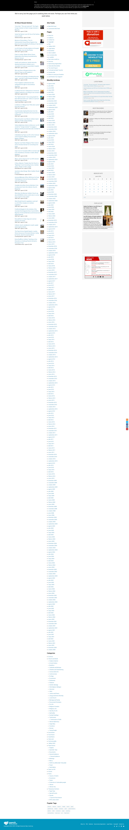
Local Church (52, 697)
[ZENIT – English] (10, 823)
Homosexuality (52, 741)
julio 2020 (50, 205)
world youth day (51, 813)
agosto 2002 (51, 604)
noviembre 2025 (52, 103)
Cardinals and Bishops (55, 667)
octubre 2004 (51, 547)
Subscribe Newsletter (54, 66)
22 (106, 189)
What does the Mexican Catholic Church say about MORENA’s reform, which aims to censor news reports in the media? (27, 195)
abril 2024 (50, 144)
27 (98, 191)
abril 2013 (50, 393)
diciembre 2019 (52, 220)
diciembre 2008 (52, 506)
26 (94, 191)
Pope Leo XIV (51, 769)
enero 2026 (51, 98)
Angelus (51, 747)
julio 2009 (50, 491)
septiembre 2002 (52, 602)
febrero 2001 (51, 643)
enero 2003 (51, 593)
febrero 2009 (51, 502)
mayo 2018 (51, 261)
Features (51, 682)
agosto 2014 (51, 359)
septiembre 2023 (52, 159)
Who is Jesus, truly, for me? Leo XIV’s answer (27, 158)
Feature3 (54, 806)
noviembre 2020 (52, 196)
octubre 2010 (51, 459)
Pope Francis (51, 745)
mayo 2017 (51, 287)
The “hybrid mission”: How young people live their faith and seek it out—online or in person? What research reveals (27, 98)
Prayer (51, 765)
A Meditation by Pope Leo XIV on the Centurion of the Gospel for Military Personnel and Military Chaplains (27, 136)
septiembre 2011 (52, 435)
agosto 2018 (51, 255)
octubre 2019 (51, 224)
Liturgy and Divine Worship (56, 695)
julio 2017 (50, 283)
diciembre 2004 (52, 543)
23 (110, 189)
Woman (51, 728)
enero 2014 (51, 374)
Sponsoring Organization (54, 63)
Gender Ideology (53, 685)
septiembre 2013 (52, 383)
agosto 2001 (51, 630)
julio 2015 (50, 335)
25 (89, 191)
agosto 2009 (51, 489)
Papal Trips (52, 791)
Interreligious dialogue (55, 687)
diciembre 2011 (52, 428)
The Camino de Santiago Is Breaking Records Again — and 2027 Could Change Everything (100, 133)
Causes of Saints (53, 776)
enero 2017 (51, 296)
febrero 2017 (51, 294)
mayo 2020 (51, 209)
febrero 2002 (51, 617)
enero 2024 (51, 151)
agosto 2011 (51, 437)
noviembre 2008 (52, 508)
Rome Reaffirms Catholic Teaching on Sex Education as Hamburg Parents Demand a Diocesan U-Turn (26, 241)
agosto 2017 (51, 281)
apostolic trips (50, 808)
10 (85, 186)
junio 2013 (51, 389)
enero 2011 (51, 452)
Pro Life (51, 704)
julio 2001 (50, 632)
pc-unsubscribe (52, 55)
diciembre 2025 (52, 101)
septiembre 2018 (52, 252)
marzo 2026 (51, 94)
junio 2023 (51, 166)
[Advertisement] (98, 17)
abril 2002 (50, 612)
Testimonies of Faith (55, 719)
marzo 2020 (51, 213)
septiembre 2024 (52, 133)
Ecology (51, 676)
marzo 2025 (51, 120)
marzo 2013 (51, 396)
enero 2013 (51, 400)
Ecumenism (52, 678)
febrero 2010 (51, 476)
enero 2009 (51, 504)
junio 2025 (51, 114)
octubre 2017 (51, 276)
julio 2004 (50, 554)
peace (66, 808)
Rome (49, 773)
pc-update (51, 57)
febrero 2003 (51, 591)
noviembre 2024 (52, 129)
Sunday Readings (54, 715)
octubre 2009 (51, 485)
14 (102, 186)
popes (72, 806)
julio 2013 (50, 387)
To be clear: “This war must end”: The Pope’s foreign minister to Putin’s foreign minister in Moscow (26, 28)
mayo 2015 (51, 339)
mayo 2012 (51, 417)
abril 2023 (50, 170)
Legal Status (51, 48)
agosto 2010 (51, 463)
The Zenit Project (53, 68)
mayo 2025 (51, 116)
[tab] (91, 259)
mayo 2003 (51, 584)
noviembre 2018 (52, 248)
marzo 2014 (51, 370)
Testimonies (52, 717)
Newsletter (51, 50)
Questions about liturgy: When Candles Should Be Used (100, 125)
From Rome (51, 734)
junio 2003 (51, 582)
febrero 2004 (51, 565)
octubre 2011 (51, 432)
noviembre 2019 (52, 222)
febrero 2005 (51, 539)
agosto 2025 (51, 109)
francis (68, 806)
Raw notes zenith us (53, 59)
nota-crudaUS (52, 52)
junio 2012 (51, 415)
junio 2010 (51, 467)
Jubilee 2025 (51, 46)
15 (106, 186)
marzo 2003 (51, 589)
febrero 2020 (51, 216)
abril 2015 (50, 341)
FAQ (49, 44)
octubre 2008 (51, 511)
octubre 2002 (51, 599)
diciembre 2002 (52, 595)
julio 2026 (50, 86)
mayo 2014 (51, 365)
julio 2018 (50, 257)
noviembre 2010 (52, 456)
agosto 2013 (51, 385)
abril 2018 (50, 263)
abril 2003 (50, 586)
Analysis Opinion (53, 661)
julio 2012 (50, 413)
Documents (51, 732)
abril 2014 (50, 367)
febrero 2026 (51, 96)
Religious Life (53, 708)
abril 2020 (50, 211)
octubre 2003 (51, 573)
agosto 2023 (51, 161)
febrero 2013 (51, 398)
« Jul (84, 197)
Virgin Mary (52, 724)
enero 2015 (51, 348)
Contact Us (51, 40)
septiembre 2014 (52, 357)
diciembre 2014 (52, 350)
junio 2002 (51, 608)
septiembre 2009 (52, 487)
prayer (63, 810)
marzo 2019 (51, 239)
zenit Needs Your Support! (55, 76)
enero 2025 (51, 125)
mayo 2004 (51, 558)
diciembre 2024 (52, 127)
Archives (50, 656)
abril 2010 (50, 472)
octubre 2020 (51, 198)
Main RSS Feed (52, 26)
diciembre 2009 (52, 480)
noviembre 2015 (52, 326)
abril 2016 (50, 315)
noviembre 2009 (52, 482)
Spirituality (52, 713)
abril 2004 (50, 560)
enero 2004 (51, 567)
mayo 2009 (51, 495)
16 (110, 186)
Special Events (53, 793)
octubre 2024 (51, 131)
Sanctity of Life (53, 710)
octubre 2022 (51, 183)
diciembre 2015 (52, 324)
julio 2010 (50, 465)
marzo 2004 (51, 563)
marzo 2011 (51, 448)
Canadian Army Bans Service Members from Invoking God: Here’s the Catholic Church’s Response (26, 187)
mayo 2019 (51, 235)
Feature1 (59, 806)
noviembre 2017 (52, 274)
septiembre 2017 (52, 278)
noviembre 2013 (52, 378)
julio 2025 (50, 111)
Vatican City (52, 786)
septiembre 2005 (52, 524)
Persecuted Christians (55, 702)
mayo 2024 (51, 142)
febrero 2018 (51, 268)
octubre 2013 (51, 380)
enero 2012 (51, 426)
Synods (51, 795)
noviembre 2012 (52, 404)
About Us (50, 35)
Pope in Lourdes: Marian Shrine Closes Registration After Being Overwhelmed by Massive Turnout (26, 56)
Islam (50, 691)
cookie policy (86, 6)
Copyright (50, 42)
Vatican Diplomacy (54, 721)
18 (89, 189)
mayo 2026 (51, 90)
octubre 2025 (51, 105)
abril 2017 (50, 289)
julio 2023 (50, 164)
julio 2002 (50, 606)
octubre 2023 (51, 157)
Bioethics (51, 665)
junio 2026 (51, 88)
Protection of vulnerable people (57, 782)
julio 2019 (50, 231)
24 (85, 191)
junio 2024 (51, 140)
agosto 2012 (51, 411)
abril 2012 (50, 419)
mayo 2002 (51, 610)
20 (98, 189)
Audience (50, 37)
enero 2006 (51, 515)
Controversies (53, 674)
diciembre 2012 (52, 402)
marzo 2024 (51, 146)
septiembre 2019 (52, 226)
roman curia (57, 813)
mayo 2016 (51, 313)
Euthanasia (52, 680)
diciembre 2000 (52, 647)
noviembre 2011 (52, 430)
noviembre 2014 (52, 352)
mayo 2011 (51, 443)
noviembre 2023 (52, 155)
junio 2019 (51, 233)
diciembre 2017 (52, 272)
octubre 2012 (51, 406)
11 (89, 186)
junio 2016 (51, 311)
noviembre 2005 (52, 519)
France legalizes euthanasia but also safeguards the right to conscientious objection (25, 84)
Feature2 (49, 806)
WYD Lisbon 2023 (54, 799)
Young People (53, 730)
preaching (68, 810)
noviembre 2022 (52, 181)
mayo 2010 (51, 469)
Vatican (51, 784)
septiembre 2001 (52, 628)
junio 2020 (51, 207)
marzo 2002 (51, 615)
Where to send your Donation (56, 74)
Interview (51, 689)
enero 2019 (51, 244)
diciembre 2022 (52, 179)
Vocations (52, 726)
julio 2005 (50, 528)
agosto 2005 (51, 526)
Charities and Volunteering (56, 669)
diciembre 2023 (52, 153)
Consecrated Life (54, 671)
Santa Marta (52, 767)
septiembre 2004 (52, 550)
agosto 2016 (51, 307)
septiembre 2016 (52, 305)
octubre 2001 (51, 626)
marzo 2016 (51, 318)
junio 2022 (51, 192)
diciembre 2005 (52, 517)
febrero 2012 (51, 424)
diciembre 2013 (52, 376)
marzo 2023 (51, 172)
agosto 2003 (51, 578)
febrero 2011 (51, 450)
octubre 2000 (51, 649)
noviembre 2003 (52, 571)
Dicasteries (52, 778)
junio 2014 (51, 363)
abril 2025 (50, 118)
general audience (72, 808)
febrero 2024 (51, 148)
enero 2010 (51, 478)
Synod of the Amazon (56, 797)
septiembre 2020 (52, 200)
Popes (51, 780)
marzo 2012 (51, 422)
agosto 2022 (51, 187)
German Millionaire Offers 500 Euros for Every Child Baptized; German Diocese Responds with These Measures (27, 179)
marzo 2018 (51, 265)
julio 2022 (50, 190)
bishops (56, 808)
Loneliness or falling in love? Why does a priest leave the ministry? (101, 119)
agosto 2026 (51, 83)
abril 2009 (50, 498)
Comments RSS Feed (54, 28)
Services (50, 61)
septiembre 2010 (52, 461)
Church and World (53, 658)
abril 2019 (50, 237)
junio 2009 (51, 493)
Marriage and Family (54, 700)
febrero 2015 (51, 346)
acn (62, 813)
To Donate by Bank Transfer (55, 70)
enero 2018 (51, 270)
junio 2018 (51, 259)
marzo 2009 (51, 500)
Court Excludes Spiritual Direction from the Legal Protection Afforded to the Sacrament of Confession (27, 112)
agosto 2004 (51, 552)
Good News (51, 737)
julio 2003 (50, 580)
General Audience (54, 754)
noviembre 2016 (52, 300)
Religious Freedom (54, 706)
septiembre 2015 (52, 331)
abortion (49, 810)
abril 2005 (50, 534)
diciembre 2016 (52, 298)
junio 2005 (51, 530)
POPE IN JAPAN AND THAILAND (57, 763)
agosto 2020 (51, 203)
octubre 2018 (51, 250)
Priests (50, 771)
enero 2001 (51, 645)
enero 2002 (51, 619)
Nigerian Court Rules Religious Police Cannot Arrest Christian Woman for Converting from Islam (27, 144)
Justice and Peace (54, 693)
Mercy (51, 760)
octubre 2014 (51, 354)
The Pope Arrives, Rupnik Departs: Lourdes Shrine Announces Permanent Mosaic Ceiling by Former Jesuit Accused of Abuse (27, 233)
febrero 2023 (51, 174)
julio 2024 (50, 138)
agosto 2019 (51, 229)
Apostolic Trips (53, 750)
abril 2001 (50, 639)
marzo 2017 (51, 292)
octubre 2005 (51, 521)
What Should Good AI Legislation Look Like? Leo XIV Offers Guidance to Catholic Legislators (26, 202)
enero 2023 (51, 177)
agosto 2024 (51, 135)
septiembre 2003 (52, 576)
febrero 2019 (51, 242)
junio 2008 (51, 513)
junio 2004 (51, 556)
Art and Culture (53, 663)
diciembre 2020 (52, 194)
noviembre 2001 (52, 623)
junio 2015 (51, 337)
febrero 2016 (51, 320)
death (53, 810)
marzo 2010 (51, 474)
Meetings (51, 758)
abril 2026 (50, 92)
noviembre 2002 (52, 597)
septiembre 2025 (52, 107)
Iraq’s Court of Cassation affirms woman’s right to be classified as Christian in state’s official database (27, 152)
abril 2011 (50, 445)
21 (102, 189)
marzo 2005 (51, 537)
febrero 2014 (51, 372)
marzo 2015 (51, 344)
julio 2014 (50, 361)
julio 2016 (50, 309)
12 (94, 186)
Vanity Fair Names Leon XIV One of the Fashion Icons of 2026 (96, 88)
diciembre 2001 (52, 621)
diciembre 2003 (52, 569)
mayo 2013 (51, 391)
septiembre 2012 (52, 409)
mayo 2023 (51, 168)
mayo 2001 (51, 636)
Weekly (63, 806)
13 (98, 186)
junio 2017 (51, 285)
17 (85, 189)
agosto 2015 (51, 333)
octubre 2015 (51, 328)
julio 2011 (50, 439)
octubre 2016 (51, 302)
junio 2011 (51, 441)
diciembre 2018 (52, 246)
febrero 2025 (51, 122)
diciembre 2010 (52, 454)
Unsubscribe (51, 72)
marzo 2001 (51, 641)
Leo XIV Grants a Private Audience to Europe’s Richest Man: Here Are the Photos (93, 218)
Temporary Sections (53, 789)
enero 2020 (51, 218)
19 (94, 189)
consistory (61, 808)
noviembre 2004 (52, 545)
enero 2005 (51, 541)
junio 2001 (51, 634)
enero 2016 (51, 322)
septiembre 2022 (52, 185)
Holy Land (51, 739)
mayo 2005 (51, 532)
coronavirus (58, 810)
